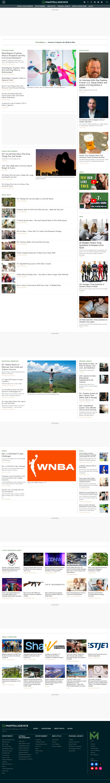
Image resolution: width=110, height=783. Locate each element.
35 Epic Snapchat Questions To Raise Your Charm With (36, 253)
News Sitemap (94, 754)
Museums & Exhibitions (94, 688)
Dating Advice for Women (25, 759)
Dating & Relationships (25, 6)
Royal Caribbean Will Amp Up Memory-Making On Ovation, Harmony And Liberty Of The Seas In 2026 (54, 682)
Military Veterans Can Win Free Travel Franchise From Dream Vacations (11, 656)
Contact (93, 744)
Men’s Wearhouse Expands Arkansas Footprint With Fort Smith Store (53, 594)
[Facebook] (84, 2)
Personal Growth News (30, 572)
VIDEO (81, 172)
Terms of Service (95, 750)
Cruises (47, 686)
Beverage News (6, 99)
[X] (87, 2)
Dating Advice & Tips (24, 743)
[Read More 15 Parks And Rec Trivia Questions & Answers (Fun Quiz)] (93, 307)
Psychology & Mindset (75, 748)
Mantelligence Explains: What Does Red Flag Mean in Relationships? (13, 70)
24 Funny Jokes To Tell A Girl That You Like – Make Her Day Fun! (40, 209)
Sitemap (93, 752)
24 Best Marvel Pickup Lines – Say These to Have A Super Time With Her (42, 274)
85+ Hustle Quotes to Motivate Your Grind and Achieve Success (12, 367)
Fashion (54, 742)
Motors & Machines (7, 764)
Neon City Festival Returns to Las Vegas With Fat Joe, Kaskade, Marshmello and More (11, 594)
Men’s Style (51, 6)
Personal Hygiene (57, 746)
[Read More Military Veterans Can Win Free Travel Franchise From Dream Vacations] (12, 646)
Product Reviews (6, 90)
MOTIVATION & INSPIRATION (10, 361)
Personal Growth (64, 6)
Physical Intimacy (23, 752)
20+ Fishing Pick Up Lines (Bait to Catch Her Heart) (35, 199)
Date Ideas (4, 160)
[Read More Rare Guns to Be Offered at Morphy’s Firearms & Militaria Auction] (33, 584)
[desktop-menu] (4, 2)
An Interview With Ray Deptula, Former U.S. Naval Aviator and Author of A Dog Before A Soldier (93, 84)
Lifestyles (4, 762)
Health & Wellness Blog (85, 462)
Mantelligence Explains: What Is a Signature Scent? (14, 79)
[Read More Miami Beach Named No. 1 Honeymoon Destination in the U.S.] (12, 671)
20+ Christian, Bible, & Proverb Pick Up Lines (33, 242)
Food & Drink (5, 755)
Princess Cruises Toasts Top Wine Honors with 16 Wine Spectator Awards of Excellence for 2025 (76, 657)
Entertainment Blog (84, 489)
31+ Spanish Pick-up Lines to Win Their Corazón (34, 264)
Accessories (55, 739)
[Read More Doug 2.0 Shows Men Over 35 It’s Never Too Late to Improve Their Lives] (33, 559)
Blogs (91, 6)
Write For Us (59, 728)
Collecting (38, 739)
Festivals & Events (50, 659)
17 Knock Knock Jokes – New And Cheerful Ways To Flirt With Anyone (42, 220)
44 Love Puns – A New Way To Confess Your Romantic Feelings (39, 231)
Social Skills (72, 750)
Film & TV (38, 746)
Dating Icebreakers (7, 179)
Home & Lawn (6, 757)
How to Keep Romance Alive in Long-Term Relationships (76, 593)
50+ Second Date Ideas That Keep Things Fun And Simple (16, 155)
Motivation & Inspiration (8, 375)
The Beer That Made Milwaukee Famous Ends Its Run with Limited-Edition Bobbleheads (13, 95)
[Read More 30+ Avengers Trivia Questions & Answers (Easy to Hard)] (93, 271)
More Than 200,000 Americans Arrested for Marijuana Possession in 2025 (97, 569)
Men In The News (6, 462)
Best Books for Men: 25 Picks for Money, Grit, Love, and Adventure (88, 366)
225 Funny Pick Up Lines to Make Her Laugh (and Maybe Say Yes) (17, 176)
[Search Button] (106, 2)
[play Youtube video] (93, 182)
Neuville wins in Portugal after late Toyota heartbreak (13, 490)
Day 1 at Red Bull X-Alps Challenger (12, 455)
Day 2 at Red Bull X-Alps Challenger (13, 466)
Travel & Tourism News (8, 659)
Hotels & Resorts (28, 688)
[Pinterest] (94, 2)
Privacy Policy (94, 748)
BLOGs (70, 728)
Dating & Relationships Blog (74, 596)
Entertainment (40, 6)
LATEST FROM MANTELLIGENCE (11, 550)
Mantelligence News (79, 6)
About (92, 741)
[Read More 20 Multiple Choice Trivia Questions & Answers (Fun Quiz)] (93, 230)
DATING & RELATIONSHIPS (9, 151)
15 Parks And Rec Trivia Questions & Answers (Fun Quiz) (93, 321)
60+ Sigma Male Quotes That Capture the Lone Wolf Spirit (14, 402)
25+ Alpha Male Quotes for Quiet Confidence (12, 380)
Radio (37, 748)
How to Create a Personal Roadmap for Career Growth (87, 505)
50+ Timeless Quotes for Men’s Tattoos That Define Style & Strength (88, 396)
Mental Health (72, 744)
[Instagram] (91, 2)
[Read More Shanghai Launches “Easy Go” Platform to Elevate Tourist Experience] (33, 646)
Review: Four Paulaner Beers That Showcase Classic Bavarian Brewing (13, 87)
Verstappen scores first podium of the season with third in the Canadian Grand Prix (13, 478)
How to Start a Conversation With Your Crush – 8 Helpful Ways (39, 285)
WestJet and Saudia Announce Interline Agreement (97, 655)
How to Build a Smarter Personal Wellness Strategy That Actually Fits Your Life (87, 455)
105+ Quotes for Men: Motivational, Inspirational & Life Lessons (87, 379)
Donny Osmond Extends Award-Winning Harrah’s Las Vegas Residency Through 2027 (55, 569)
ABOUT (35, 728)
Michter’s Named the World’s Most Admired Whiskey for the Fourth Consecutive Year (11, 569)
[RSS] (101, 2)
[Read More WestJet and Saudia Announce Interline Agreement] (98, 646)
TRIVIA (81, 216)
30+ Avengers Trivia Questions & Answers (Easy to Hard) (91, 285)
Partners (93, 746)
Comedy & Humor (40, 742)
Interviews (5, 107)
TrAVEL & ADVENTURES (9, 637)
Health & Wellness (7, 759)
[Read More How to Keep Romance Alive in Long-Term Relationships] (76, 584)
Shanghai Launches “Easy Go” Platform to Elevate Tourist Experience (33, 656)
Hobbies (81, 372)
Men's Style (5, 744)
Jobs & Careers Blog (84, 512)
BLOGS (81, 451)
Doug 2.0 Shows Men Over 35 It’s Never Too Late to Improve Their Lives (33, 569)
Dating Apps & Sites (24, 745)
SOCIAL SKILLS (6, 195)
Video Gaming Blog (84, 474)
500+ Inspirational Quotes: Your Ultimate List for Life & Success (87, 408)
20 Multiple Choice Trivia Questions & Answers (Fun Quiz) (91, 245)
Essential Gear (6, 753)
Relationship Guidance (25, 754)
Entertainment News (50, 572)
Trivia (80, 256)
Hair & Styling (55, 744)
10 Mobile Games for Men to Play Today (87, 466)
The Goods (5, 770)
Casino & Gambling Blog (85, 501)
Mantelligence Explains (8, 64)
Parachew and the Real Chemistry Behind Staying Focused (96, 594)
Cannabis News (92, 572)
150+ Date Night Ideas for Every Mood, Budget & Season (17, 167)
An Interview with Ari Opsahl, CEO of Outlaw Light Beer (14, 104)
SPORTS (4, 451)
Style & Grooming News (51, 598)
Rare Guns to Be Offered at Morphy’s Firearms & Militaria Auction (32, 594)
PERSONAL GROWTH (85, 361)
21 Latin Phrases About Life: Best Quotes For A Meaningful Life (12, 390)
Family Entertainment (41, 744)
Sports (4, 766)
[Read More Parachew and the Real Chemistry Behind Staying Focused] (98, 584)
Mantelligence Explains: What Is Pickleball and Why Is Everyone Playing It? (13, 55)
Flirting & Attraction (7, 188)
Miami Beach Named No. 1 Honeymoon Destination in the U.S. (11, 681)
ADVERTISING (46, 728)
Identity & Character (85, 401)
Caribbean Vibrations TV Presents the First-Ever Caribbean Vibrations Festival (54, 656)
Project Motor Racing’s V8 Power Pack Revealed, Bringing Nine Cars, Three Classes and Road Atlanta (76, 570)
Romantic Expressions (25, 757)
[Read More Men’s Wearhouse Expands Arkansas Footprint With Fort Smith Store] (55, 584)
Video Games (39, 750)
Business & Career (7, 750)
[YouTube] (98, 2)
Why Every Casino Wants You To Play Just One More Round (88, 493)
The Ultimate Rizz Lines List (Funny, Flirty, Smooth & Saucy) (15, 185)
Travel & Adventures (7, 768)
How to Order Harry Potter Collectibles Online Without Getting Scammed (87, 480)
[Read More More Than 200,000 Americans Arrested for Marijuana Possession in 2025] (98, 559)
